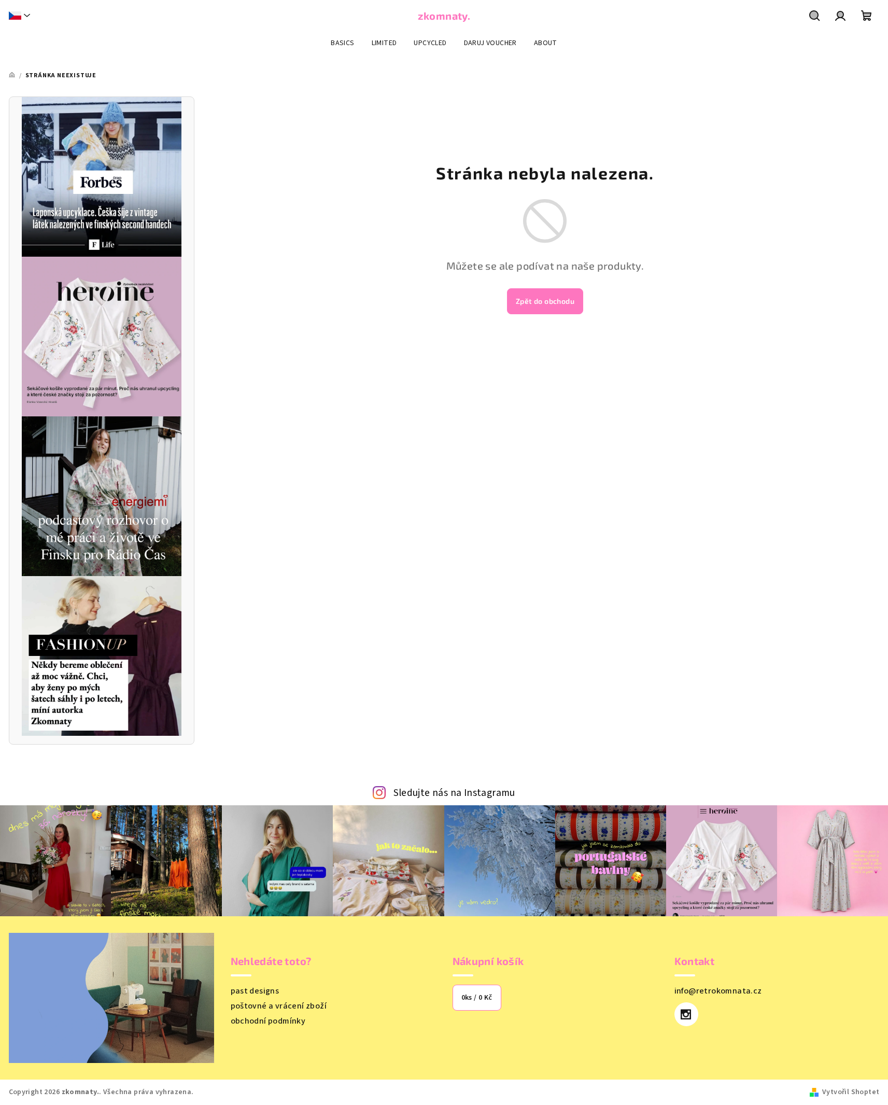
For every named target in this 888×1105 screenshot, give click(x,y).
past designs (255, 991)
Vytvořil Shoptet (850, 1092)
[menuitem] (342, 43)
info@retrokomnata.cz (718, 991)
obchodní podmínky (268, 1021)
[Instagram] (686, 1014)
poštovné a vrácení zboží (279, 1006)
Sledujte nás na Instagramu (454, 793)
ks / (476, 997)
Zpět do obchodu (545, 301)
